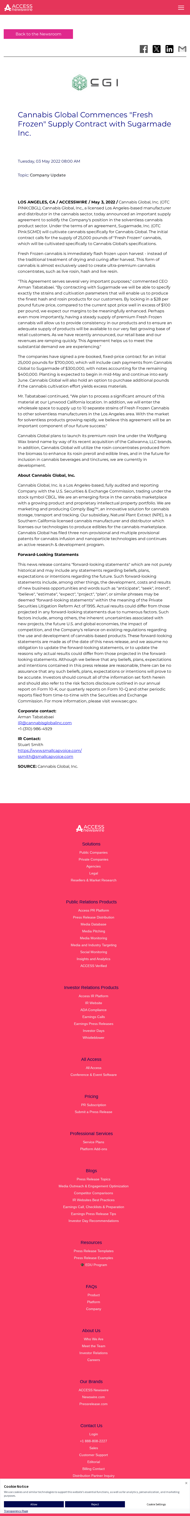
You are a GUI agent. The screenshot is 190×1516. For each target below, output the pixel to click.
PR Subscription (93, 1105)
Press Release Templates (94, 1251)
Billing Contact (93, 1469)
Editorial (93, 1462)
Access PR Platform (93, 910)
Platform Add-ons (93, 1149)
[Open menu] (181, 7)
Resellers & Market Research (94, 880)
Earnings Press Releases (93, 1024)
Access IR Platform (93, 996)
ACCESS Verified (93, 966)
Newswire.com (93, 1397)
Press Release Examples (93, 1258)
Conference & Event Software (94, 1075)
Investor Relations (93, 1353)
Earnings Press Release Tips (93, 1214)
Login (93, 1434)
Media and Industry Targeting (94, 945)
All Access (93, 1068)
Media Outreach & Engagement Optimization (94, 1186)
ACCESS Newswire (94, 1390)
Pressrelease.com (93, 1404)
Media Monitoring (93, 938)
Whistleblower (93, 1038)
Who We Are (93, 1339)
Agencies (93, 866)
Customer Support (93, 1455)
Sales (93, 1448)
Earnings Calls (93, 1017)
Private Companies (93, 859)
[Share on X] (157, 49)
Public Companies (93, 852)
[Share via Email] (182, 49)
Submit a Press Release (93, 1112)
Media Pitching (93, 931)
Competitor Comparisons (93, 1193)
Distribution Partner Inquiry (94, 1476)
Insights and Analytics (93, 959)
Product (94, 1295)
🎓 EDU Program (93, 1265)
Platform (93, 1302)
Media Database (93, 924)
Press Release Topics (93, 1179)
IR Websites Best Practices (93, 1200)
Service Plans (93, 1142)
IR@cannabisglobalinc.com (45, 723)
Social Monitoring (93, 952)
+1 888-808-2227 (93, 1441)
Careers (93, 1360)
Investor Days (93, 1031)
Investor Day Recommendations (94, 1221)
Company (93, 1309)
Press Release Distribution (93, 917)
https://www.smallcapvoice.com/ (50, 750)
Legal (93, 873)
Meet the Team (93, 1346)
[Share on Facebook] (144, 49)
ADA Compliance (93, 1010)
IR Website (93, 1003)
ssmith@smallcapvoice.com (45, 756)
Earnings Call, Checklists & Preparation (93, 1207)
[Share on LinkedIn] (169, 49)
